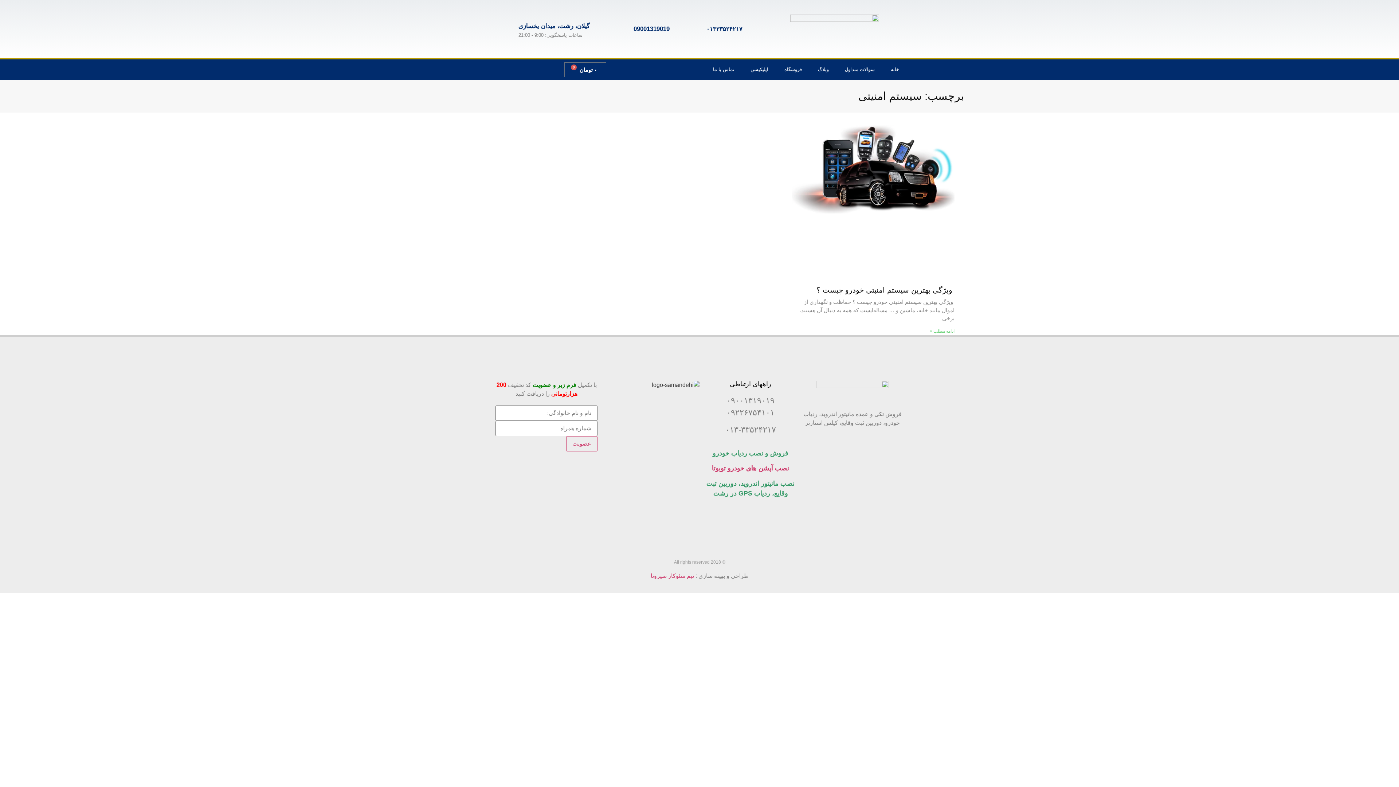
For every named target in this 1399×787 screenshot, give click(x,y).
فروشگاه (793, 69)
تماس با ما (723, 69)
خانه (895, 69)
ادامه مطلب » (942, 331)
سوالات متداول (860, 69)
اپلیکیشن (759, 69)
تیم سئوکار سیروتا (672, 576)
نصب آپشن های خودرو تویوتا (750, 468)
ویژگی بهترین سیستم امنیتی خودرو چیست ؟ (885, 290)
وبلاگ (823, 69)
